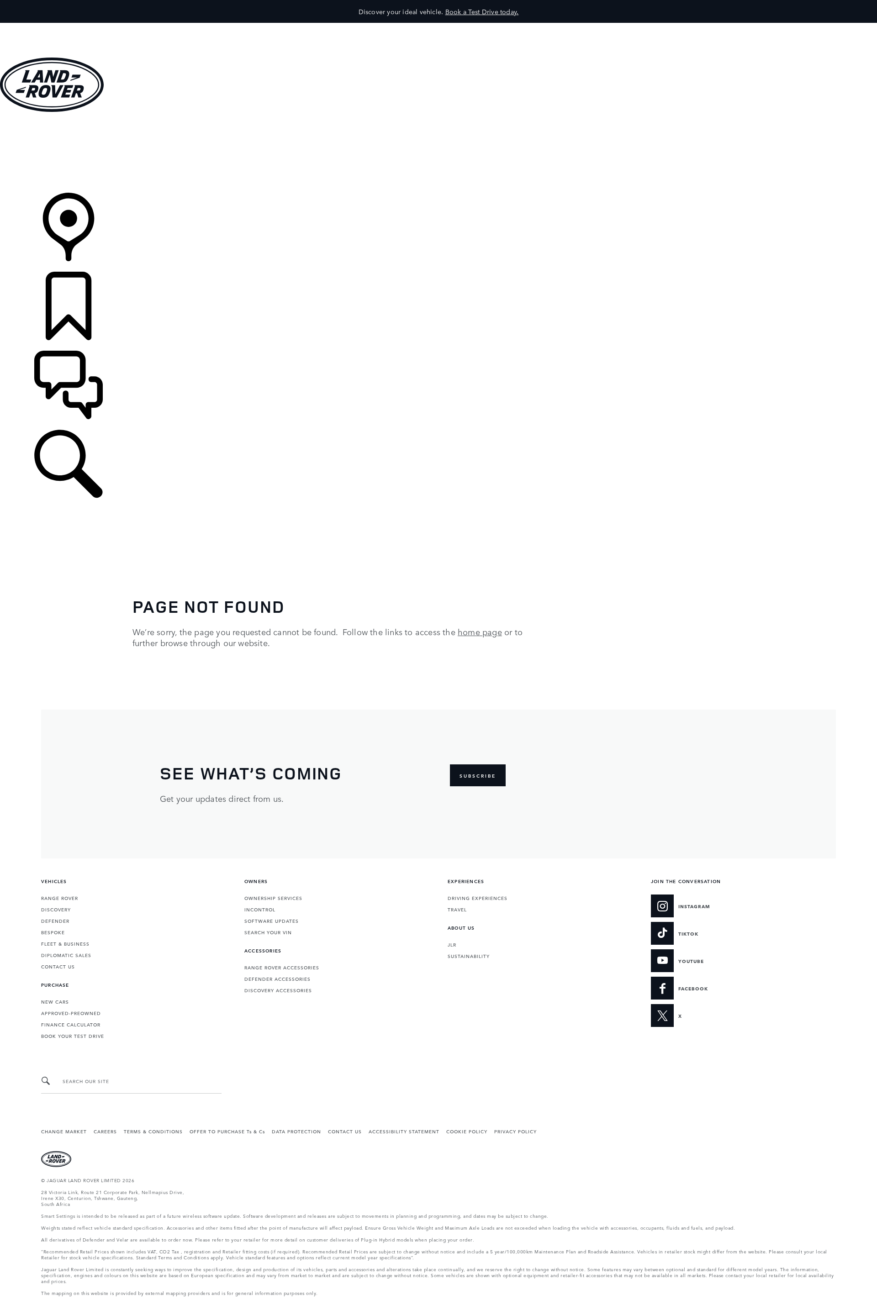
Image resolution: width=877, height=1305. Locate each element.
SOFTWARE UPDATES (271, 920)
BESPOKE (53, 932)
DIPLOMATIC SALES (66, 954)
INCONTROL (259, 909)
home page (480, 631)
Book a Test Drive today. (482, 11)
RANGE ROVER (59, 897)
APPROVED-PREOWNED (71, 1012)
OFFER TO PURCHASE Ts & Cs (227, 1131)
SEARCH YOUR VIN (268, 932)
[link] (438, 153)
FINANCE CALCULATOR (70, 1024)
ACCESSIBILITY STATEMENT (404, 1131)
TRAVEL (457, 909)
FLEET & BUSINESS (65, 943)
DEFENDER (55, 920)
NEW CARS (55, 1001)
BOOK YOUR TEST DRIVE (72, 1035)
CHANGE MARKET (64, 1131)
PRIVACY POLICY (515, 1131)
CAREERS (105, 1131)
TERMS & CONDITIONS (153, 1131)
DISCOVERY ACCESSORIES (278, 990)
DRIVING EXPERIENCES (477, 897)
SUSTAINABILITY (469, 955)
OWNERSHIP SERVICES (273, 897)
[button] (438, 27)
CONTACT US (58, 966)
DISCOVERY (56, 909)
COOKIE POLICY (466, 1131)
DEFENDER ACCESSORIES (277, 978)
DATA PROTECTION (296, 1131)
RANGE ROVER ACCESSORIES (281, 967)
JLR (452, 944)
